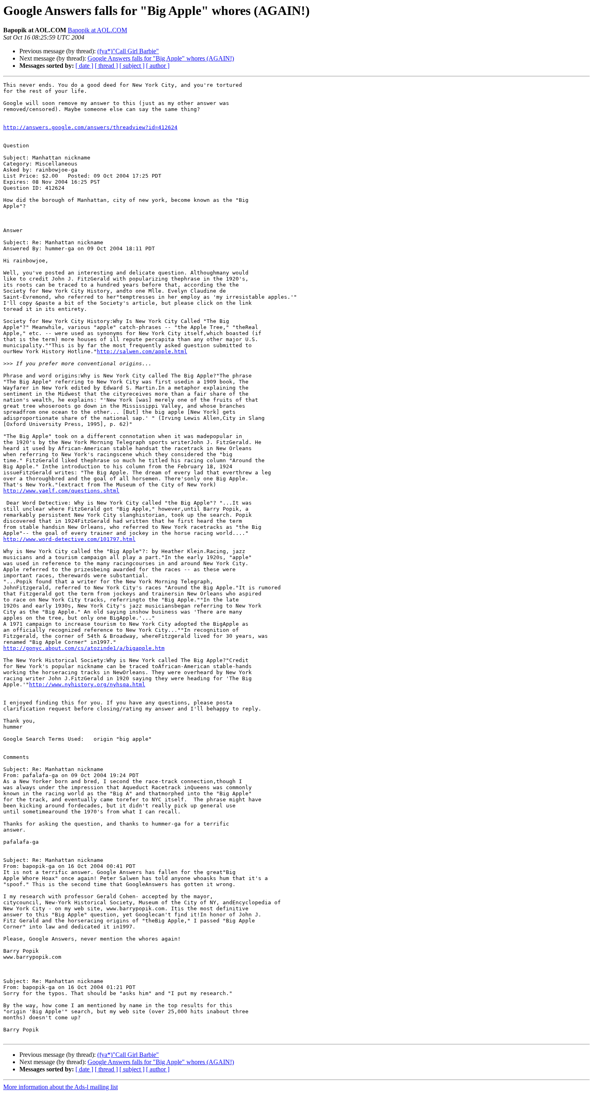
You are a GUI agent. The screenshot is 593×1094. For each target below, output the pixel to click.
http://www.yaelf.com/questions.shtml (61, 491)
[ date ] (84, 65)
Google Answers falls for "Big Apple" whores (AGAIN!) (161, 58)
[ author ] (157, 65)
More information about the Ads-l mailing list (60, 1087)
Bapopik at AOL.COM (97, 30)
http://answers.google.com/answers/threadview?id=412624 (90, 127)
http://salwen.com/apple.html (142, 351)
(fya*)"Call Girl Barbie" (128, 51)
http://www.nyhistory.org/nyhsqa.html (87, 684)
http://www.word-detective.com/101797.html (69, 539)
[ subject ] (131, 65)
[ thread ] (106, 65)
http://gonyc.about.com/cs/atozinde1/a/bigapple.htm (84, 648)
